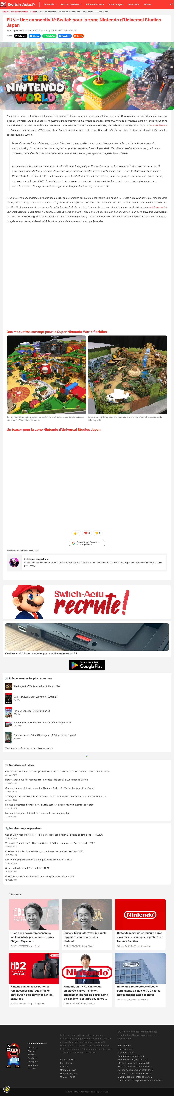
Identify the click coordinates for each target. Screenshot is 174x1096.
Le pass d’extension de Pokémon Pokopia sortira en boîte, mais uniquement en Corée (49, 804)
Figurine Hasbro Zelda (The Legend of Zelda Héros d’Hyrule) (45, 735)
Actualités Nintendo (19, 12)
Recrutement (66, 1063)
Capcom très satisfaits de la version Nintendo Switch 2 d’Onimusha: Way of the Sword (49, 788)
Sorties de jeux (116, 4)
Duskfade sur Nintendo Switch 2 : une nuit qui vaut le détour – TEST (40, 876)
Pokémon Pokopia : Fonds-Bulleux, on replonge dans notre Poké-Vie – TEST (44, 851)
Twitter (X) (32, 1047)
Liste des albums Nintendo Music (135, 1073)
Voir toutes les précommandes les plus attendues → (29, 748)
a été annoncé (157, 207)
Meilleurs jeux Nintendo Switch (134, 1063)
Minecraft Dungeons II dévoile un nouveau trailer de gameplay (37, 813)
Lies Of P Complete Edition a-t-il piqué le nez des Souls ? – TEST (38, 859)
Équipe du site (67, 1059)
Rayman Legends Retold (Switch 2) (32, 710)
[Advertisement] (87, 276)
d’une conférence (158, 125)
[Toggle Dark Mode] (6, 1089)
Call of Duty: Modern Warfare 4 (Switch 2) (35, 696)
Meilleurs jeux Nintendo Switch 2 (135, 1066)
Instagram (32, 1061)
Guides (147, 4)
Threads (31, 1068)
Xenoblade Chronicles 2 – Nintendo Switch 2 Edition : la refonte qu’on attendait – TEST (50, 843)
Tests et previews (70, 4)
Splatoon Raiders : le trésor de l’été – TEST (27, 868)
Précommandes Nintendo (131, 1056)
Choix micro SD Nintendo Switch (135, 1076)
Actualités (49, 4)
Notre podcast (125, 1049)
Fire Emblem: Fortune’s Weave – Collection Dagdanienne (43, 722)
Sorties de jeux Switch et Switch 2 (135, 1070)
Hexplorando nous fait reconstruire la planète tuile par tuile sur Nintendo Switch (46, 779)
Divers (33, 12)
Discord (31, 1051)
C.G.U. (63, 1076)
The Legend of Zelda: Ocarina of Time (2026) (37, 686)
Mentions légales (68, 1073)
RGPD (72, 1076)
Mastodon (32, 1065)
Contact (64, 1066)
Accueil (6, 12)
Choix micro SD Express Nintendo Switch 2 (140, 1080)
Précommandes (94, 4)
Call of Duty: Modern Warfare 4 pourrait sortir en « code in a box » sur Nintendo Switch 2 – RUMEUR (57, 771)
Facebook (32, 1058)
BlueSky (31, 1054)
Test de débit (124, 1045)
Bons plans (133, 4)
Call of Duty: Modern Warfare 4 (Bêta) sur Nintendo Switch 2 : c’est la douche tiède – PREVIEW (54, 834)
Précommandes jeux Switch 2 (133, 1059)
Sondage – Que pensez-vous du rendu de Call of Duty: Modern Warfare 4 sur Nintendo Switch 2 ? (55, 796)
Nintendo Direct (126, 1052)
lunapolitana (16, 30)
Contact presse (68, 1070)
